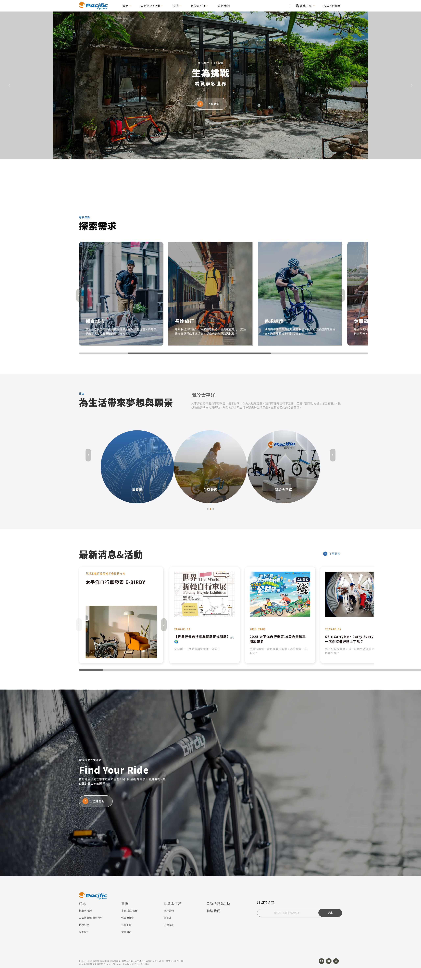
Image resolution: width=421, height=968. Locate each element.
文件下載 (126, 924)
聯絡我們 (224, 6)
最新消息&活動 (150, 6)
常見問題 (126, 931)
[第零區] (283, 466)
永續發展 (169, 924)
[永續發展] (137, 466)
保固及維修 (127, 917)
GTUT (96, 960)
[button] (205, 150)
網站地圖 (104, 960)
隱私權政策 (115, 960)
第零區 (168, 917)
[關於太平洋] (210, 466)
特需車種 (84, 924)
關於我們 (169, 910)
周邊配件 (84, 931)
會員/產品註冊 (129, 910)
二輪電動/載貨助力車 (91, 917)
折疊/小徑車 (86, 910)
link (121, 615)
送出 (330, 912)
